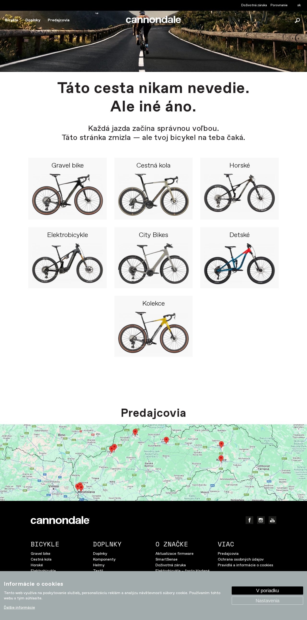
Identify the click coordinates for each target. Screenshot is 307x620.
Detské (239, 235)
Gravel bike (67, 166)
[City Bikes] (153, 263)
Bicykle (11, 20)
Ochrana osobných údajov (241, 559)
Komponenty (104, 559)
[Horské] (239, 194)
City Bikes (153, 235)
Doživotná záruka (254, 5)
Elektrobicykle (67, 235)
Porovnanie (279, 5)
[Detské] (239, 263)
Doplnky (33, 20)
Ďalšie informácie (19, 607)
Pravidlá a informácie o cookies (245, 565)
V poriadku (267, 590)
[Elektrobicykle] (67, 263)
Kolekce (153, 304)
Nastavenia (267, 600)
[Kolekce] (153, 332)
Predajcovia (59, 20)
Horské (239, 166)
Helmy (99, 565)
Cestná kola (153, 166)
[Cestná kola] (153, 194)
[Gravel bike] (67, 194)
